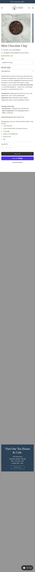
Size (2, 59)
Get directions (17, 467)
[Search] (29, 8)
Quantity (4, 144)
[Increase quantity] (9, 147)
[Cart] (33, 8)
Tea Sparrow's (5, 121)
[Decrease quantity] (3, 147)
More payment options (17, 162)
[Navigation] (2, 8)
